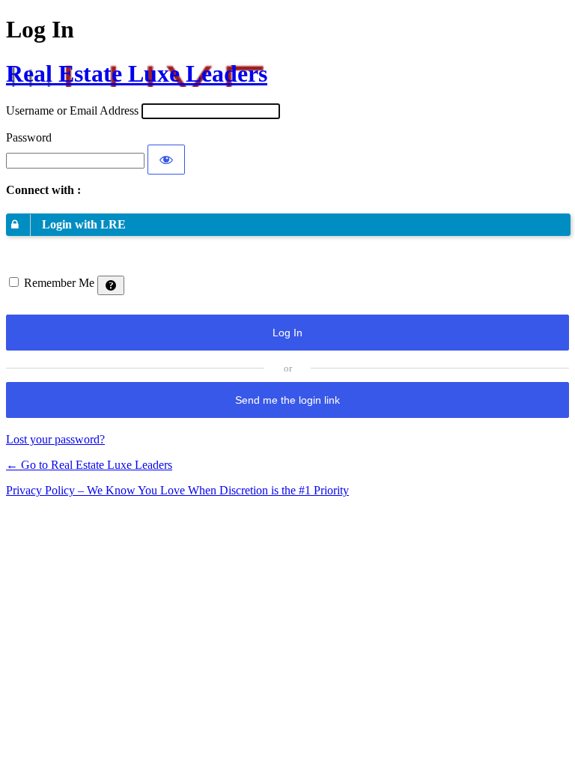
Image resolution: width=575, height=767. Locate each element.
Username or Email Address (72, 110)
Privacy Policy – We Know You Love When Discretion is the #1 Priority (177, 490)
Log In (287, 333)
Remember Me (59, 282)
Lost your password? (55, 439)
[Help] (110, 285)
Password (29, 137)
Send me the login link (287, 400)
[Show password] (166, 160)
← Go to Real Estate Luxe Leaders (89, 464)
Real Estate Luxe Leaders (136, 73)
